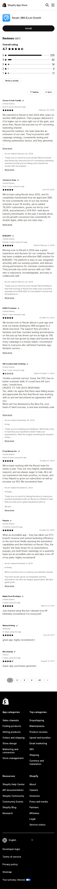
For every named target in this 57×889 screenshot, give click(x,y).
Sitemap (7, 872)
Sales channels (11, 720)
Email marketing (38, 743)
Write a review (12, 81)
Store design (10, 743)
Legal (32, 819)
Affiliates (34, 813)
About (32, 784)
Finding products (12, 726)
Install (28, 28)
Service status (37, 824)
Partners (34, 807)
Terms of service (12, 856)
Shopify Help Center (14, 784)
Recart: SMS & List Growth (26, 17)
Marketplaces (36, 726)
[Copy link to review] (23, 100)
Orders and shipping (14, 737)
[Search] (47, 5)
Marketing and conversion (10, 751)
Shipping (34, 755)
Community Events (13, 801)
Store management (13, 758)
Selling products (12, 732)
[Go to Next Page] (47, 680)
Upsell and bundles (40, 737)
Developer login (11, 849)
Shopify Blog (9, 807)
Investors (34, 796)
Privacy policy (10, 864)
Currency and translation (36, 762)
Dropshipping (36, 720)
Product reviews (38, 732)
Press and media (38, 801)
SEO (31, 749)
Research (8, 813)
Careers (33, 790)
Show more (7, 148)
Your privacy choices (14, 879)
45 (39, 680)
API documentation (13, 790)
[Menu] (52, 5)
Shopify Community (13, 796)
